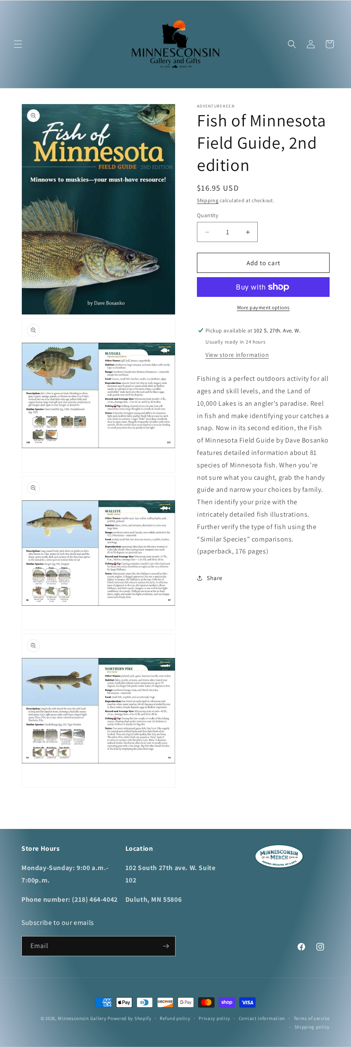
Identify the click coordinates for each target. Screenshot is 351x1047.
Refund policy (175, 1018)
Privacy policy (214, 1018)
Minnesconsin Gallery (82, 1018)
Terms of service (312, 1018)
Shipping (208, 200)
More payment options (263, 307)
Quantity (207, 215)
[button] (18, 44)
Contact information (262, 1018)
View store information (237, 355)
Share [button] (215, 578)
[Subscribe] (165, 946)
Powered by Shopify (129, 1018)
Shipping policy (312, 1027)
